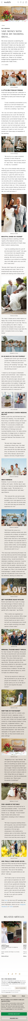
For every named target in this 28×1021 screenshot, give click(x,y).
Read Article (4, 956)
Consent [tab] (5, 996)
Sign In (23, 2)
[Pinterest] (15, 973)
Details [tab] (14, 996)
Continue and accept (14, 1014)
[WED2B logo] (7, 2)
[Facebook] (8, 973)
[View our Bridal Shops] (20, 2)
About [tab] (23, 996)
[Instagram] (19, 973)
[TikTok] (12, 973)
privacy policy (8, 992)
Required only (14, 1018)
